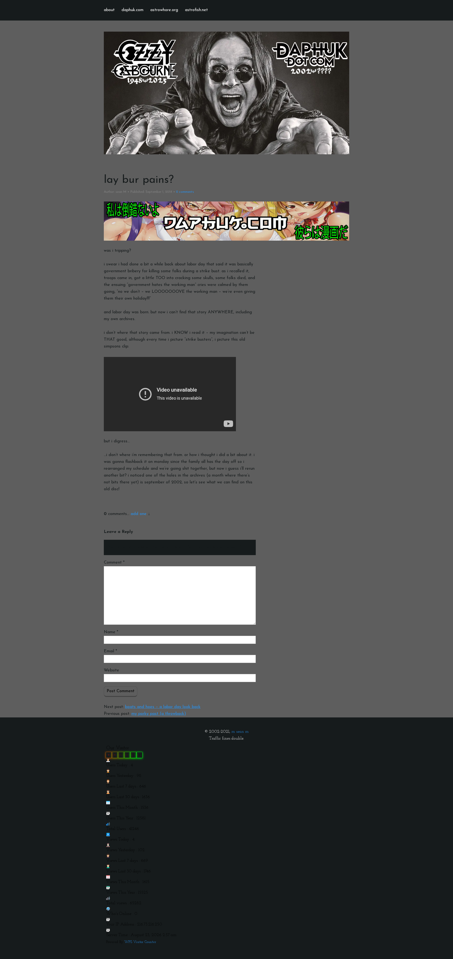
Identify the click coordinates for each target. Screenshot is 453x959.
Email (110, 651)
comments (185, 192)
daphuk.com (132, 10)
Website (111, 670)
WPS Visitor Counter (140, 942)
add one (139, 514)
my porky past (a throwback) (158, 714)
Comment (114, 563)
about (109, 10)
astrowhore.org (164, 10)
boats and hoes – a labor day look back (163, 707)
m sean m (240, 732)
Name (111, 632)
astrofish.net (196, 10)
